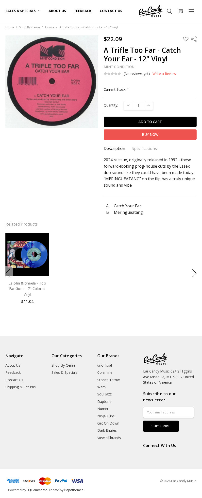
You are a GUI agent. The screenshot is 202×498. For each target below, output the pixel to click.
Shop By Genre (63, 365)
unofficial (104, 365)
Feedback (82, 10)
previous (8, 273)
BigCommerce (37, 490)
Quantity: (111, 105)
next (194, 273)
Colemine (104, 372)
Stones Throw (108, 379)
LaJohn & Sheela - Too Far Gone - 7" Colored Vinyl (27, 289)
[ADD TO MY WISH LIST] (40, 249)
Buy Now (27, 266)
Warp (101, 387)
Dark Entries (107, 430)
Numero (104, 408)
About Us (57, 10)
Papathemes (74, 490)
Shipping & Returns (20, 387)
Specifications (144, 148)
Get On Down (108, 423)
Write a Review (164, 74)
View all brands (109, 437)
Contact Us (111, 10)
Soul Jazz (104, 394)
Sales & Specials (21, 10)
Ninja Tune (106, 416)
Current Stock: (116, 89)
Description (114, 148)
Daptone (104, 401)
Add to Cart (27, 255)
